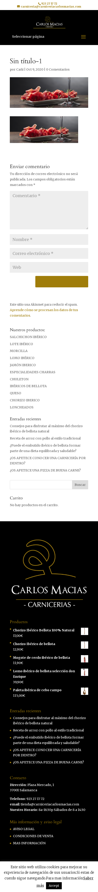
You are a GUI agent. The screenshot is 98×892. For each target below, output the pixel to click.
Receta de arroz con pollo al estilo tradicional (45, 438)
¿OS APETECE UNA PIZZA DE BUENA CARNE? (45, 470)
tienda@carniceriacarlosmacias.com (50, 804)
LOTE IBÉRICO (21, 344)
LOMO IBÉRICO (22, 358)
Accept (54, 886)
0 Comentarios (58, 69)
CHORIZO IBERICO (25, 400)
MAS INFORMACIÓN (29, 843)
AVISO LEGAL (23, 829)
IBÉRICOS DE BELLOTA (28, 386)
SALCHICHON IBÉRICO (28, 337)
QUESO (15, 393)
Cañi (19, 69)
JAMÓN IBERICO (23, 365)
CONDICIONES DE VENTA (33, 836)
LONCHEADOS (22, 407)
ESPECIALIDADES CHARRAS (32, 372)
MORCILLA (19, 351)
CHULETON (19, 379)
